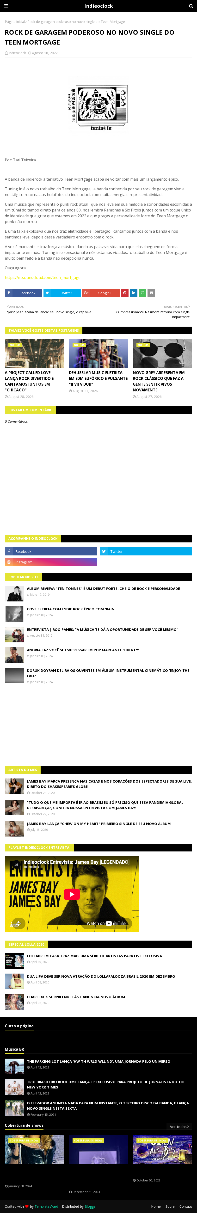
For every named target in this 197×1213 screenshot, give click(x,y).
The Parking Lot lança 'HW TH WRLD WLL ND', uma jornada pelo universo (98, 1061)
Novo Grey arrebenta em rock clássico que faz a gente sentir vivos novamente (159, 381)
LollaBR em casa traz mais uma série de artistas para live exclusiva (94, 955)
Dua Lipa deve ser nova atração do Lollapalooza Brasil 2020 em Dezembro (101, 976)
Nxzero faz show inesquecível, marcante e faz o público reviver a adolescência (95, 1177)
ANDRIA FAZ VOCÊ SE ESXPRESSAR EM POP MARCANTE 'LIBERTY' (83, 649)
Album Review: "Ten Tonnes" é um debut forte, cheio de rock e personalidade (103, 588)
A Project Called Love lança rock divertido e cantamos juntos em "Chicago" (29, 381)
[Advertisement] (98, 725)
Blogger (91, 1206)
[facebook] (51, 551)
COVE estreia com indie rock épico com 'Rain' (71, 608)
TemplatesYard (46, 1206)
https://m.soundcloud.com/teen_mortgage (42, 277)
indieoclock (17, 53)
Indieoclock (98, 6)
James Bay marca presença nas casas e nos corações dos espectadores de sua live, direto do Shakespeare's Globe (109, 784)
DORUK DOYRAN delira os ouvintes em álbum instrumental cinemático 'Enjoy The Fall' (108, 673)
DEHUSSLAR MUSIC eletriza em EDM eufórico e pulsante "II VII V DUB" (98, 378)
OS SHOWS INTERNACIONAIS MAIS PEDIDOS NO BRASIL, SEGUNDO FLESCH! (32, 1174)
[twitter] (146, 551)
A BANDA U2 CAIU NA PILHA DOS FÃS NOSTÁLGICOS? (159, 1171)
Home (156, 1206)
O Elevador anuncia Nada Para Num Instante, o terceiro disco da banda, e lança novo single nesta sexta (108, 1106)
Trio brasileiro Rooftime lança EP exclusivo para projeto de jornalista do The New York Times (106, 1084)
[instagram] (51, 562)
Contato (185, 1206)
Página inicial (15, 21)
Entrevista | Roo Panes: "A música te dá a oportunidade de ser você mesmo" (102, 629)
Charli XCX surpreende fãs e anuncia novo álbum (76, 996)
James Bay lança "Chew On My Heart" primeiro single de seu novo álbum (99, 823)
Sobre (170, 1206)
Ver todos (178, 1126)
